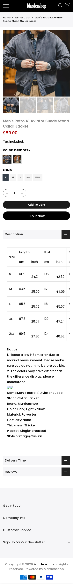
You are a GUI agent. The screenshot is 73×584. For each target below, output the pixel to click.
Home (7, 17)
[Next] (65, 63)
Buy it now (36, 216)
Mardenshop (54, 569)
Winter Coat (22, 17)
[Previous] (8, 63)
